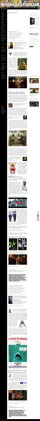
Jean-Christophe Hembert (20, 276)
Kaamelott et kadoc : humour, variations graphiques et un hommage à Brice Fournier (15, 35)
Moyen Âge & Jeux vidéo (3, 32)
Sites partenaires (3, 108)
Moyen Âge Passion (4, 8)
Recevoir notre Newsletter (33, 43)
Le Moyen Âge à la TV (3, 30)
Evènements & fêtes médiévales (3, 18)
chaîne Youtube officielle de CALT (18, 375)
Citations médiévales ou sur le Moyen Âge (3, 38)
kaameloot (15, 277)
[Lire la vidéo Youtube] (17, 203)
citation (13, 275)
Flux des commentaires (3, 111)
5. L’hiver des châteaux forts (34, 95)
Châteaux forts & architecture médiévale (3, 13)
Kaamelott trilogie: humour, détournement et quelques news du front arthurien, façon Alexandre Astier (16, 289)
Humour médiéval (10, 31)
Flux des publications (3, 110)
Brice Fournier (23, 274)
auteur (20, 274)
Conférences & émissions (3, 23)
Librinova (37, 22)
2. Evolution (34, 94)
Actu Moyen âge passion (3, 40)
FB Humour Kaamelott (35, 35)
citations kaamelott (17, 275)
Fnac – (37, 21)
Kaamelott (17, 42)
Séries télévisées (15, 31)
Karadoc (25, 277)
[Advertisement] (18, 23)
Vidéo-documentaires (3, 20)
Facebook (17, 230)
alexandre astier (16, 274)
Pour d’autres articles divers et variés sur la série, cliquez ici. (16, 401)
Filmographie (10, 230)
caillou (10, 275)
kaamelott (18, 277)
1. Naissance (31, 94)
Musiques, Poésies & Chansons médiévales (3, 16)
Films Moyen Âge (10, 285)
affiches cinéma (11, 274)
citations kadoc (23, 275)
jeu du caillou (10, 277)
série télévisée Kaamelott (33, 99)
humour (15, 276)
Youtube (21, 230)
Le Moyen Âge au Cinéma (3, 28)
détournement (11, 276)
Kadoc (22, 277)
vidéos (10, 416)
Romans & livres (3, 35)
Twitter (14, 230)
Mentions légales (3, 109)
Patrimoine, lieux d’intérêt (3, 26)
